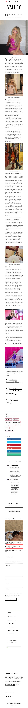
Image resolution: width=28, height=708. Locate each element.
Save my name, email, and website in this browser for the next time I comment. (13, 595)
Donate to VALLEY (13, 630)
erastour (13, 425)
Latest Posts (18, 461)
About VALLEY (11, 616)
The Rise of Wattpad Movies (14, 511)
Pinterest (10, 445)
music (6, 427)
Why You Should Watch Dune (14, 504)
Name (6, 579)
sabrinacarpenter (9, 430)
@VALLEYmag (17, 373)
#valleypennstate (16, 422)
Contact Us (11, 634)
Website (7, 589)
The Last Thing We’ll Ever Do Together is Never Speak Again (15, 484)
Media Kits (10, 627)
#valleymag (8, 422)
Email (9, 454)
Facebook (10, 439)
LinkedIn (10, 451)
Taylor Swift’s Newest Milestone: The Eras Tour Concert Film (14, 391)
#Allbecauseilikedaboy (10, 416)
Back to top (14, 705)
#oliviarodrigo (8, 419)
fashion (18, 425)
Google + (10, 448)
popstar (11, 427)
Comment (7, 565)
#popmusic (15, 419)
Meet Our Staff (12, 620)
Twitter (10, 442)
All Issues (10, 623)
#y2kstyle (7, 425)
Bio (9, 461)
